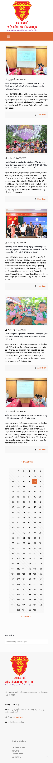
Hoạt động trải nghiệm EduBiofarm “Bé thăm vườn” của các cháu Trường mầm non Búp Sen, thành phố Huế (26, 336)
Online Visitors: (19, 741)
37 (13, 502)
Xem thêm (41, 115)
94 (29, 548)
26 (18, 492)
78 (40, 533)
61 (13, 522)
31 (13, 497)
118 (29, 569)
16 (29, 481)
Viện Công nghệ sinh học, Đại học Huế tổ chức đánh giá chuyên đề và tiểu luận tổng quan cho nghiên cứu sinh (24, 86)
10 (29, 476)
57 (24, 517)
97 (13, 553)
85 (13, 543)
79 (13, 538)
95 (35, 548)
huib (10, 79)
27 (24, 492)
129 (23, 579)
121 (12, 574)
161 (34, 605)
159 (23, 605)
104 (18, 558)
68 (18, 528)
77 (35, 533)
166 (34, 610)
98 (18, 553)
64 (29, 522)
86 (18, 543)
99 (24, 553)
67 (13, 528)
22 (29, 486)
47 (35, 507)
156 (40, 600)
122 (18, 574)
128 (18, 579)
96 (40, 548)
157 (12, 605)
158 (18, 605)
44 (18, 507)
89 (35, 543)
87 (24, 543)
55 (13, 517)
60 (40, 517)
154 (29, 600)
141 (23, 589)
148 (29, 594)
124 (29, 574)
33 (24, 497)
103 (12, 558)
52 (29, 512)
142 (29, 589)
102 (40, 553)
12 (40, 476)
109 (12, 564)
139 (12, 589)
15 (24, 481)
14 (18, 481)
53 (35, 512)
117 (23, 569)
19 (13, 486)
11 (35, 476)
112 (29, 564)
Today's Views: (19, 747)
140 (18, 589)
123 (23, 574)
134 (18, 584)
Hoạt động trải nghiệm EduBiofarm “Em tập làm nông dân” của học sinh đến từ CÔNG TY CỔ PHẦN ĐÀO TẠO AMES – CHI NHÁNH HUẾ (26, 165)
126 (40, 574)
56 (18, 517)
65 (35, 522)
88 (29, 543)
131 (34, 579)
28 (29, 492)
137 (34, 584)
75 (24, 533)
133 (12, 584)
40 (29, 502)
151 (12, 600)
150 (40, 594)
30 (40, 492)
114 (40, 564)
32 (18, 497)
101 (34, 553)
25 (13, 492)
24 (40, 486)
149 (34, 594)
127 (12, 579)
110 (18, 564)
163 (18, 610)
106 (29, 558)
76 (29, 533)
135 (23, 584)
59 (35, 517)
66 (40, 522)
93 (24, 548)
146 (18, 594)
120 (40, 569)
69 (24, 528)
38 (18, 502)
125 (34, 574)
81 (24, 538)
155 (34, 600)
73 (13, 533)
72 (40, 528)
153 (23, 600)
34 (29, 497)
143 (34, 589)
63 (24, 522)
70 (29, 528)
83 (35, 538)
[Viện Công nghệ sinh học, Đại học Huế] (22, 16)
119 (34, 569)
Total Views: (18, 754)
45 (24, 507)
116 (18, 569)
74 (18, 533)
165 (29, 610)
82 (29, 538)
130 (29, 579)
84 (40, 538)
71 (35, 528)
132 (40, 579)
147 (23, 594)
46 (29, 507)
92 (18, 548)
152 (18, 600)
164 (23, 610)
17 (35, 481)
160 (29, 605)
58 (29, 517)
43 (13, 507)
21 (24, 486)
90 (40, 543)
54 (40, 512)
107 (34, 558)
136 (29, 584)
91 (13, 548)
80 (18, 538)
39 (24, 502)
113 (34, 564)
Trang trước (28, 462)
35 (35, 497)
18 (40, 481)
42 (40, 502)
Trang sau (25, 616)
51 (24, 512)
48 (40, 507)
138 (40, 584)
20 (18, 486)
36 (40, 497)
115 (12, 569)
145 (12, 594)
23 (35, 486)
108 (40, 558)
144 (40, 589)
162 (40, 605)
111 (23, 564)
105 (23, 558)
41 (35, 502)
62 (18, 522)
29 (35, 492)
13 (13, 481)
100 (29, 553)
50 (18, 512)
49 (13, 512)
